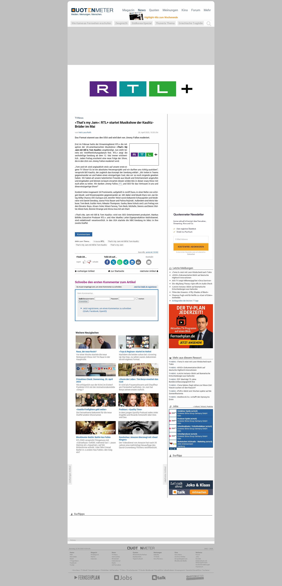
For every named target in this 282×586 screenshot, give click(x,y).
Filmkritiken (105, 570)
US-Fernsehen (116, 565)
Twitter (72, 565)
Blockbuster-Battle (181, 561)
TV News (123, 570)
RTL (120, 183)
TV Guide (142, 570)
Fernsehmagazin (94, 570)
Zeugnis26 (121, 23)
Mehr (207, 10)
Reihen (93, 557)
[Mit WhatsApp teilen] (119, 262)
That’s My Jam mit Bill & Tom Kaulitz (91, 245)
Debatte (156, 555)
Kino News (76, 570)
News (142, 10)
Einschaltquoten (132, 570)
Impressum (199, 567)
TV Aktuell (84, 570)
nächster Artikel (148, 271)
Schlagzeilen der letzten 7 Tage (185, 300)
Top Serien (205, 570)
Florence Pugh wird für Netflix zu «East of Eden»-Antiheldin (192, 296)
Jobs (197, 557)
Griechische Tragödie (191, 23)
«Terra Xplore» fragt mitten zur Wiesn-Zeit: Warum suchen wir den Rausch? (190, 386)
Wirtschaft (115, 559)
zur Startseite (117, 271)
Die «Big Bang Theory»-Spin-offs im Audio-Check (192, 283)
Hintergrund (95, 555)
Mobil (72, 559)
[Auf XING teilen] (126, 262)
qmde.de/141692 (152, 252)
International (116, 561)
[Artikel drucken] (138, 262)
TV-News (115, 555)
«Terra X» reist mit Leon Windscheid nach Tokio (192, 272)
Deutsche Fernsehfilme (193, 570)
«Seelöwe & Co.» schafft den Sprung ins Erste (189, 398)
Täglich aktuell (138, 559)
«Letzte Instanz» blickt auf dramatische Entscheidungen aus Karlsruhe (188, 287)
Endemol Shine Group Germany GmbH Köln (192, 413)
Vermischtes (116, 557)
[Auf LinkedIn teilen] (132, 262)
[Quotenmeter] (92, 12)
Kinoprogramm (180, 570)
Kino (185, 10)
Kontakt (198, 559)
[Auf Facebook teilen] (107, 262)
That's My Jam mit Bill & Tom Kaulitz (123, 241)
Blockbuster (149, 570)
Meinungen (170, 10)
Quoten (154, 10)
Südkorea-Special (142, 23)
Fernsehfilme (159, 570)
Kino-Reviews (158, 559)
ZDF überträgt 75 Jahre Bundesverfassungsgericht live (182, 380)
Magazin (128, 10)
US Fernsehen (114, 570)
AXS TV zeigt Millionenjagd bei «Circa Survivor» (191, 280)
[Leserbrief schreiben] (149, 262)
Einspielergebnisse (181, 559)
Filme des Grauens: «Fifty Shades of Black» (190, 292)
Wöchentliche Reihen (140, 555)
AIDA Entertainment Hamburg (194, 443)
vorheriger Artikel (86, 271)
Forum (195, 10)
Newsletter (73, 557)
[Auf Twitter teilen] (113, 262)
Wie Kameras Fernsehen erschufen (91, 23)
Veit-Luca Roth (84, 132)
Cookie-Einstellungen (203, 565)
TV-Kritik (156, 557)
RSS (71, 555)
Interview (94, 559)
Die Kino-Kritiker (180, 557)
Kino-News (178, 555)
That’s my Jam (116, 245)
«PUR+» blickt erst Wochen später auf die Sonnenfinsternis (190, 392)
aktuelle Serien (169, 570)
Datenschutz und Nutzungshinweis (201, 562)
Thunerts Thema (165, 23)
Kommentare (83, 234)
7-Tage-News (74, 561)
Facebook (73, 563)
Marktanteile (137, 557)
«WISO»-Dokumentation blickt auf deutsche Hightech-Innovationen (190, 276)
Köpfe (114, 563)
